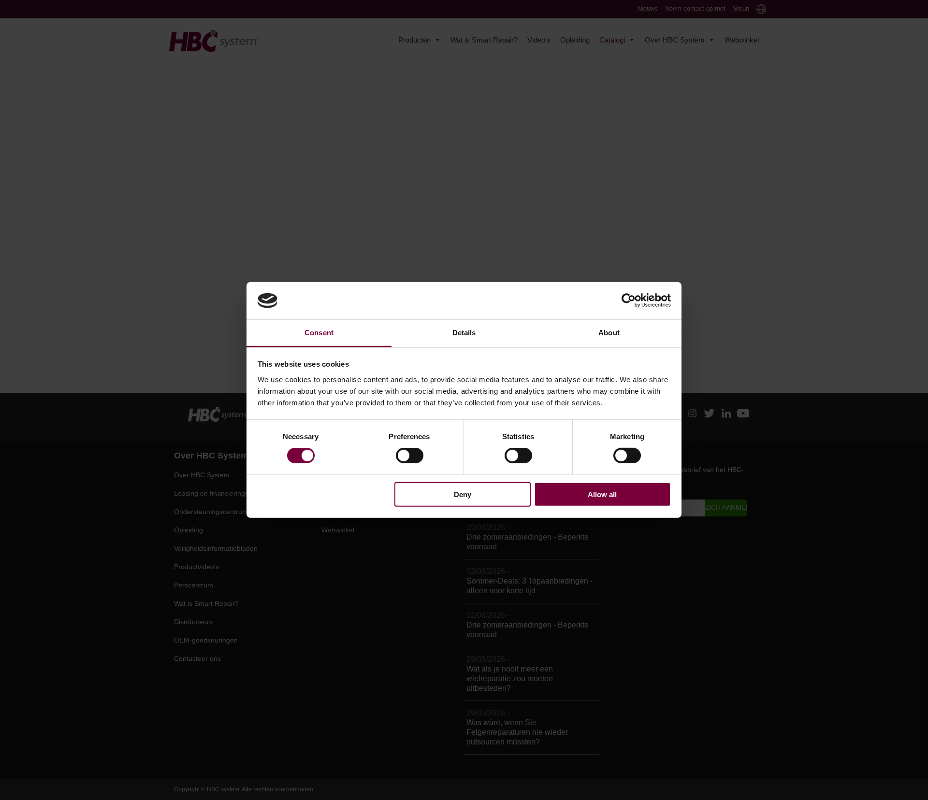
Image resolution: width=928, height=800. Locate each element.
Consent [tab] (319, 333)
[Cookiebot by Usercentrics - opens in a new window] (628, 300)
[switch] (409, 455)
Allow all (602, 494)
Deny (462, 494)
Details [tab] (464, 333)
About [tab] (609, 333)
